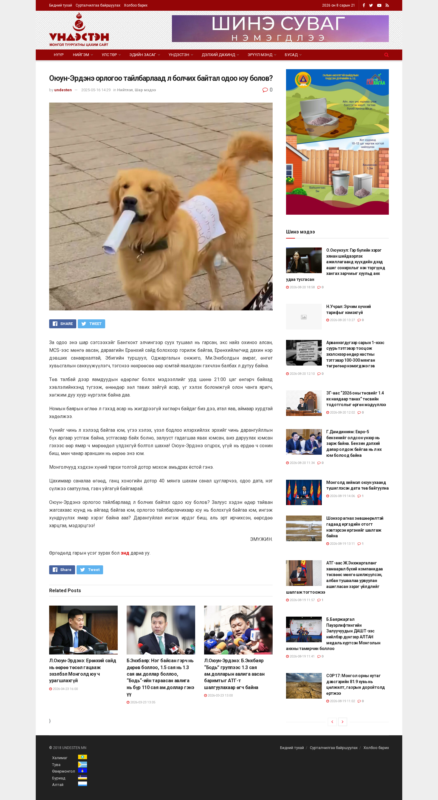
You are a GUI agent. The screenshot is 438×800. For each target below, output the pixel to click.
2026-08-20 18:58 (302, 287)
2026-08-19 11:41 (302, 656)
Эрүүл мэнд (260, 54)
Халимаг (59, 758)
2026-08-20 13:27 (342, 320)
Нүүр (58, 54)
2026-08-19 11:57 (302, 600)
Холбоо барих (135, 5)
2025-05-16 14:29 (96, 90)
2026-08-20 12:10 (302, 374)
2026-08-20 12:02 (342, 412)
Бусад (291, 54)
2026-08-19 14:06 (342, 496)
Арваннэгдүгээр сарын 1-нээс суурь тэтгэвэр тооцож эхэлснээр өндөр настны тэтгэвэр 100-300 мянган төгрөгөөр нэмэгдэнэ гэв (355, 354)
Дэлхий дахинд (218, 54)
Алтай (57, 784)
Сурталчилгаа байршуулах (98, 5)
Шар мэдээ (145, 90)
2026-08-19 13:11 (342, 544)
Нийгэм (81, 54)
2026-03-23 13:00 (220, 695)
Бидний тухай (60, 5)
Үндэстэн (179, 54)
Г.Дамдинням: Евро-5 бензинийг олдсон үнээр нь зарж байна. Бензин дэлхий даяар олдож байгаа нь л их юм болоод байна (354, 443)
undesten (63, 90)
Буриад (58, 778)
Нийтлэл (125, 90)
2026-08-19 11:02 (342, 701)
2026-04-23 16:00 (65, 689)
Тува (56, 764)
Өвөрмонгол (63, 771)
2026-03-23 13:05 (142, 702)
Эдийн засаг (142, 54)
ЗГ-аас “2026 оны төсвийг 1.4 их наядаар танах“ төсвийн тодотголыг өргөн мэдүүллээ (356, 399)
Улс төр (109, 54)
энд (125, 553)
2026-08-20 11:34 (302, 463)
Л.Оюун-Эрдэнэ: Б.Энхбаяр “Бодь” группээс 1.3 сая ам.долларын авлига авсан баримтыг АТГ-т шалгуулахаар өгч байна (234, 674)
